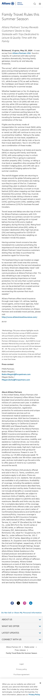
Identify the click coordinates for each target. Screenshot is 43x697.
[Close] (40, 683)
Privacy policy (21, 669)
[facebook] (12, 603)
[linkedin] (31, 603)
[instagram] (24, 603)
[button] (34, 4)
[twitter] (18, 603)
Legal (21, 664)
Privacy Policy (34, 695)
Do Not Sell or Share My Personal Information (21, 613)
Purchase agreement (21, 674)
